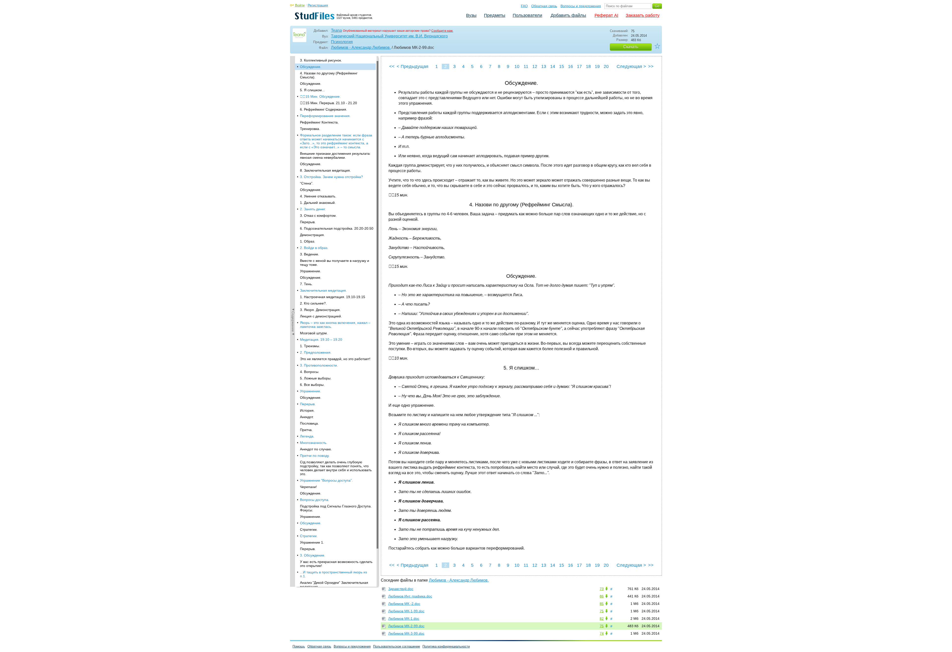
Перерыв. (308, 222)
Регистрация (318, 5)
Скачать (630, 47)
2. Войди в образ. (314, 248)
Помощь (299, 646)
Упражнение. (310, 271)
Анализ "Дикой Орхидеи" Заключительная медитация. (334, 585)
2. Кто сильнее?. (313, 303)
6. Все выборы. (312, 385)
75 (602, 611)
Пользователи (527, 15)
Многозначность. (313, 443)
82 (602, 619)
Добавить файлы (568, 15)
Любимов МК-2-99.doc (406, 626)
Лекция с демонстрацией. (321, 316)
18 (588, 66)
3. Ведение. (309, 254)
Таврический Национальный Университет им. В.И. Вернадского (389, 36)
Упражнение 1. (312, 542)
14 (552, 66)
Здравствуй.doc (400, 589)
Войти (300, 5)
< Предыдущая (412, 66)
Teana (336, 30)
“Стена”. (306, 183)
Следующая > (631, 66)
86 (602, 596)
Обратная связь (544, 6)
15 (561, 66)
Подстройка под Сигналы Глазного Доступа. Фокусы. (336, 508)
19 (597, 66)
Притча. (306, 430)
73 (602, 589)
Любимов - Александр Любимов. (361, 47)
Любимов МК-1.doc (403, 619)
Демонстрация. (312, 235)
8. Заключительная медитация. (325, 170)
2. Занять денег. (313, 209)
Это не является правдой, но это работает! (335, 359)
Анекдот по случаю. (316, 449)
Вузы (471, 15)
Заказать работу (642, 15)
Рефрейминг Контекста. (319, 122)
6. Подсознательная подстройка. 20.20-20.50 (336, 228)
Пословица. (309, 423)
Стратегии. (309, 529)
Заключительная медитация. (323, 290)
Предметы (494, 15)
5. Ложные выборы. (315, 378)
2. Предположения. (315, 352)
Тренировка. (310, 129)
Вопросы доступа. (314, 500)
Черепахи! (308, 487)
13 (543, 66)
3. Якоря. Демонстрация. (320, 310)
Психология (342, 42)
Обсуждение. (310, 67)
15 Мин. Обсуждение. (320, 96)
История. (307, 410)
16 (570, 66)
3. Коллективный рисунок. (321, 60)
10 (516, 66)
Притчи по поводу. (315, 456)
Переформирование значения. (325, 116)
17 (579, 66)
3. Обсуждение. (312, 555)
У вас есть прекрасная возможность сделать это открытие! (336, 564)
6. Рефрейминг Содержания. (323, 109)
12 (534, 66)
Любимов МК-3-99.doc (406, 633)
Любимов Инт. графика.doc (410, 596)
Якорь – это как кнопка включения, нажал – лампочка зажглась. (335, 325)
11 (526, 66)
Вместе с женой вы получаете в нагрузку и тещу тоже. (334, 263)
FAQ (524, 6)
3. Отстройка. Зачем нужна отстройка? (331, 177)
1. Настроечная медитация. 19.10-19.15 (332, 297)
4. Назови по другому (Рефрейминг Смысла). (328, 75)
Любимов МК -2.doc (404, 604)
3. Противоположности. (319, 365)
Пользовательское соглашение (396, 646)
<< (392, 66)
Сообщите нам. (442, 30)
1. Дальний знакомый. (318, 203)
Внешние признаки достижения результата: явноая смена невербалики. (335, 155)
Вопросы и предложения (581, 6)
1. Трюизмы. (310, 346)
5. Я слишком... (312, 90)
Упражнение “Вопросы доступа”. (326, 480)
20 (606, 66)
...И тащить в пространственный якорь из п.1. (333, 574)
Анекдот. (307, 417)
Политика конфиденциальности (446, 646)
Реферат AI (606, 15)
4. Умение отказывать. (318, 196)
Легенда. (307, 436)
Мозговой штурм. (314, 333)
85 (602, 604)
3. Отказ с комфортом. (318, 215)
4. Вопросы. (309, 372)
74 (602, 633)
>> (651, 66)
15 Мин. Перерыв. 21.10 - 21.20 (328, 103)
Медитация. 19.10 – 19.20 (321, 340)
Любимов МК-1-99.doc (406, 611)
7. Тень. (306, 284)
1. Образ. (307, 241)
